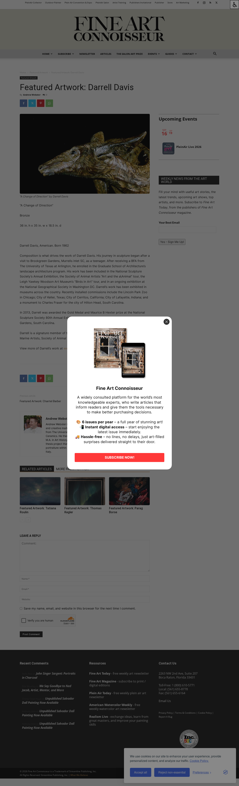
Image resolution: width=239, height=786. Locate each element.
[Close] (167, 322)
